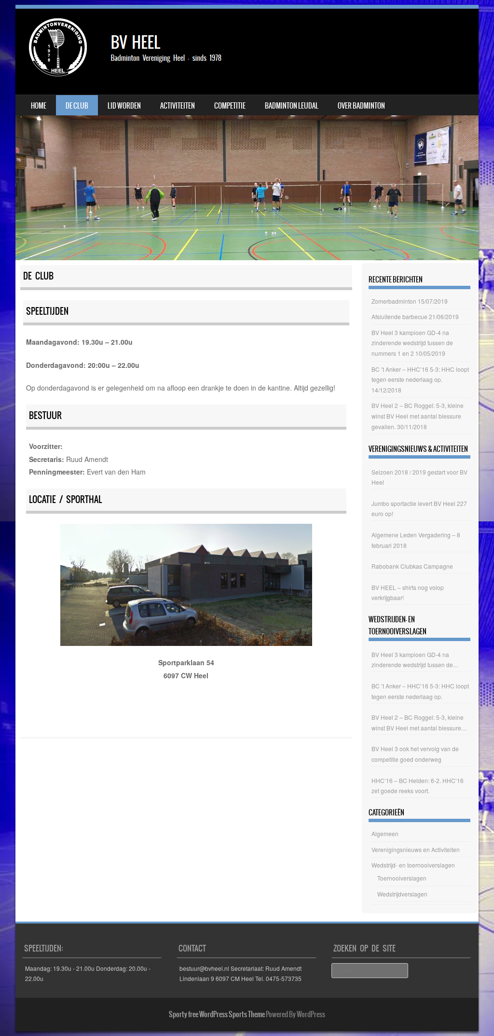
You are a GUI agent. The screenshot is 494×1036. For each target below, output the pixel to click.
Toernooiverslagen (401, 878)
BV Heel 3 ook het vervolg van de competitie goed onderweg (415, 753)
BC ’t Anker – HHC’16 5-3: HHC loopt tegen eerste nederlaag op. (420, 691)
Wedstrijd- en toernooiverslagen (413, 865)
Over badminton (361, 105)
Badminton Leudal (291, 105)
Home (38, 105)
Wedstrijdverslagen (402, 894)
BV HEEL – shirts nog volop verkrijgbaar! (407, 592)
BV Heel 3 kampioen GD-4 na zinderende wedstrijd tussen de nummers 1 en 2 (412, 342)
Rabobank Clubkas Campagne (412, 566)
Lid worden (124, 105)
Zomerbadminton (393, 301)
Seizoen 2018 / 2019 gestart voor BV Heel (419, 477)
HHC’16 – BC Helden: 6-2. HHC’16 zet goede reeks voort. (417, 785)
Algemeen (384, 833)
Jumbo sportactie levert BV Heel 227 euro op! (419, 508)
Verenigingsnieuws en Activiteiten (415, 849)
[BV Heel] (128, 51)
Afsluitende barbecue (399, 316)
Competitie (230, 105)
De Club (77, 105)
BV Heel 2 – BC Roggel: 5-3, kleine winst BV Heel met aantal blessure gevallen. (417, 415)
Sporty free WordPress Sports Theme (217, 1014)
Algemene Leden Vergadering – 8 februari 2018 (415, 540)
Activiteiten (177, 105)
